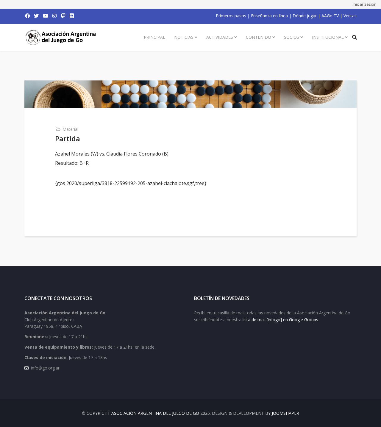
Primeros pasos (231, 15)
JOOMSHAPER (285, 413)
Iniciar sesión (365, 4)
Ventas (350, 15)
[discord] (72, 16)
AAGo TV (330, 15)
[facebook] (27, 16)
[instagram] (54, 16)
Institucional (328, 37)
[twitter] (36, 16)
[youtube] (45, 16)
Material (70, 129)
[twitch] (63, 16)
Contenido (258, 37)
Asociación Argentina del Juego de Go (155, 413)
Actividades (219, 37)
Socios (291, 37)
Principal (154, 37)
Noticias (183, 37)
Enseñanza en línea (269, 15)
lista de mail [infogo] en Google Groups (280, 319)
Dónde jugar (305, 15)
